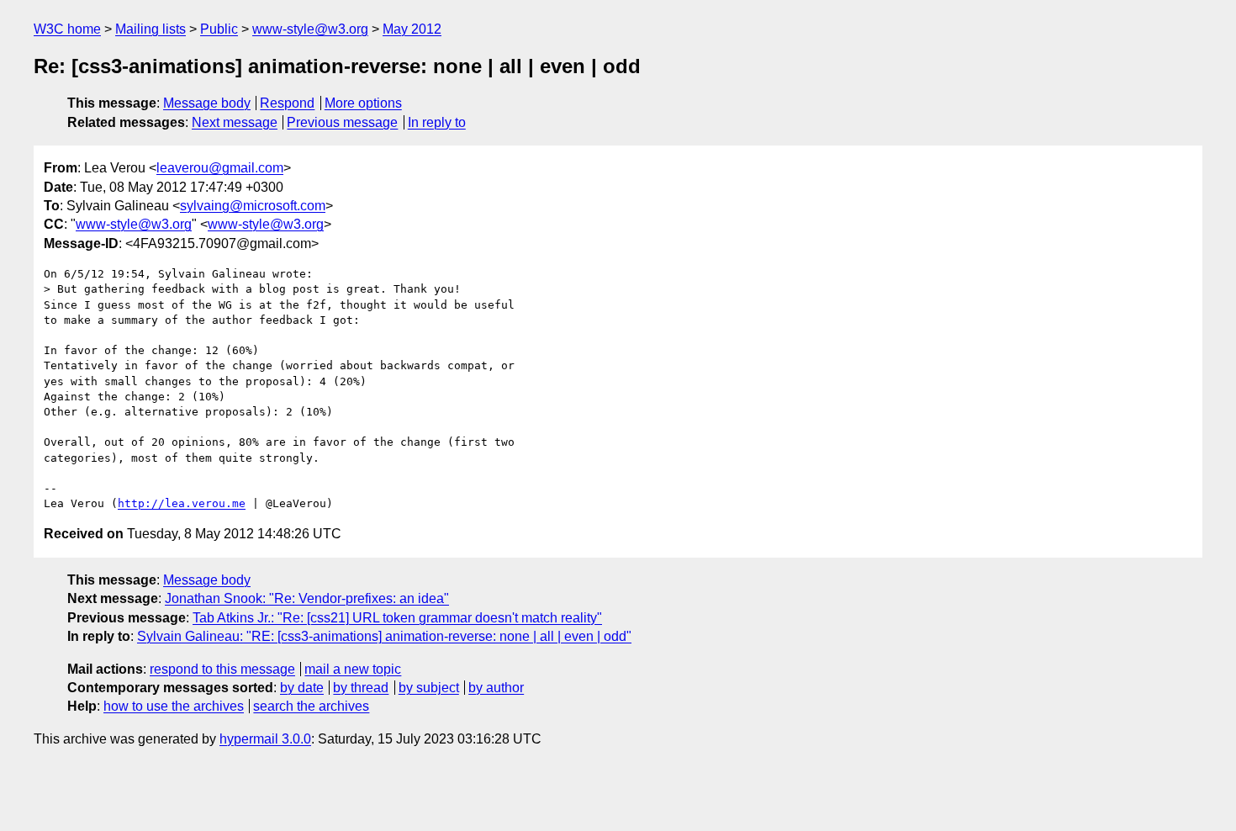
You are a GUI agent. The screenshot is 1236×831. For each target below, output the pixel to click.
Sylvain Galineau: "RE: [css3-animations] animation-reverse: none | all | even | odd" (384, 636)
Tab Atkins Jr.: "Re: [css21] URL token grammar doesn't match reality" (397, 618)
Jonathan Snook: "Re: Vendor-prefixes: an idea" (307, 598)
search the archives (311, 706)
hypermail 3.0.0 (265, 739)
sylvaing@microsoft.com (252, 205)
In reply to (437, 122)
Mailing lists (150, 29)
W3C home (67, 29)
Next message (234, 122)
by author (496, 687)
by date (302, 687)
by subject (429, 687)
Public (219, 29)
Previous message (342, 122)
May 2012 (412, 29)
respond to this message (222, 669)
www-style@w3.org (310, 29)
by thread (360, 687)
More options (363, 103)
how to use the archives (173, 706)
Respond (287, 103)
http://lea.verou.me (182, 503)
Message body (207, 103)
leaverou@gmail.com (219, 168)
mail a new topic (352, 669)
